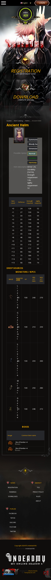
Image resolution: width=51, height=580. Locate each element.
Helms (27, 121)
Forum (13, 509)
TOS (38, 487)
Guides (9, 121)
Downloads (12, 496)
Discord (13, 522)
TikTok (12, 518)
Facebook (12, 513)
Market (38, 483)
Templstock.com (29, 573)
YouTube (12, 527)
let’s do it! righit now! (25, 71)
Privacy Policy (38, 492)
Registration (13, 487)
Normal (32, 153)
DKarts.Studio (32, 571)
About (38, 501)
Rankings (12, 492)
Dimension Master (36, 148)
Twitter (13, 531)
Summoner (33, 139)
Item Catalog (18, 121)
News (12, 483)
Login (42, 3)
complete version (25, 97)
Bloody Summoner (36, 144)
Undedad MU (30, 548)
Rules (38, 496)
